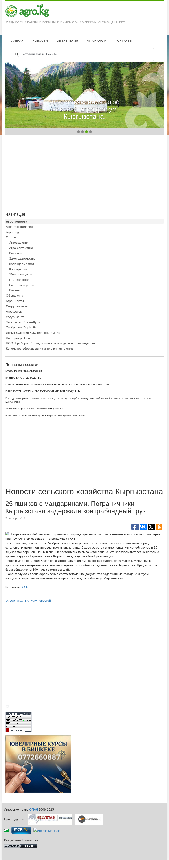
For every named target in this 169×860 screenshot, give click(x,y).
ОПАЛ (33, 809)
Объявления (15, 295)
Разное (14, 290)
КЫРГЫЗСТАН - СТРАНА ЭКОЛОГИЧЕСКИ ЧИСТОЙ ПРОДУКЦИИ (43, 391)
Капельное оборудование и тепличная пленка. (40, 348)
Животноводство (21, 274)
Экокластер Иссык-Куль (23, 322)
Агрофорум (14, 311)
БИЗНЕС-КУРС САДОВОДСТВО (23, 377)
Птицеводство (19, 279)
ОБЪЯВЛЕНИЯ (67, 40)
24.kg (25, 587)
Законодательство (22, 258)
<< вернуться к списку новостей (28, 600)
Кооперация (18, 269)
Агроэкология (19, 242)
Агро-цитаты (15, 300)
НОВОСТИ (40, 40)
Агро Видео (14, 232)
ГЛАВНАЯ (17, 40)
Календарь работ (21, 263)
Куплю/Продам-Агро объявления (23, 371)
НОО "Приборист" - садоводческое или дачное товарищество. (51, 343)
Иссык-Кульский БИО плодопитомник (33, 332)
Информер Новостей (21, 338)
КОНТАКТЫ (123, 40)
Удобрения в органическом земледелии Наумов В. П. (35, 408)
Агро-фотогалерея (19, 226)
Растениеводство (21, 285)
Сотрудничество (17, 306)
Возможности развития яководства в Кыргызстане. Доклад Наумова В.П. (46, 415)
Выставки (16, 253)
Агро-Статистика (21, 247)
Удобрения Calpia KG (21, 327)
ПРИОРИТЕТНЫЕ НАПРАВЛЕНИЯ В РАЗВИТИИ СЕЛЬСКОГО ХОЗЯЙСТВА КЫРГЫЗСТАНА (57, 384)
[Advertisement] (84, 172)
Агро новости (16, 221)
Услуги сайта (15, 316)
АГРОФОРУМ (97, 40)
